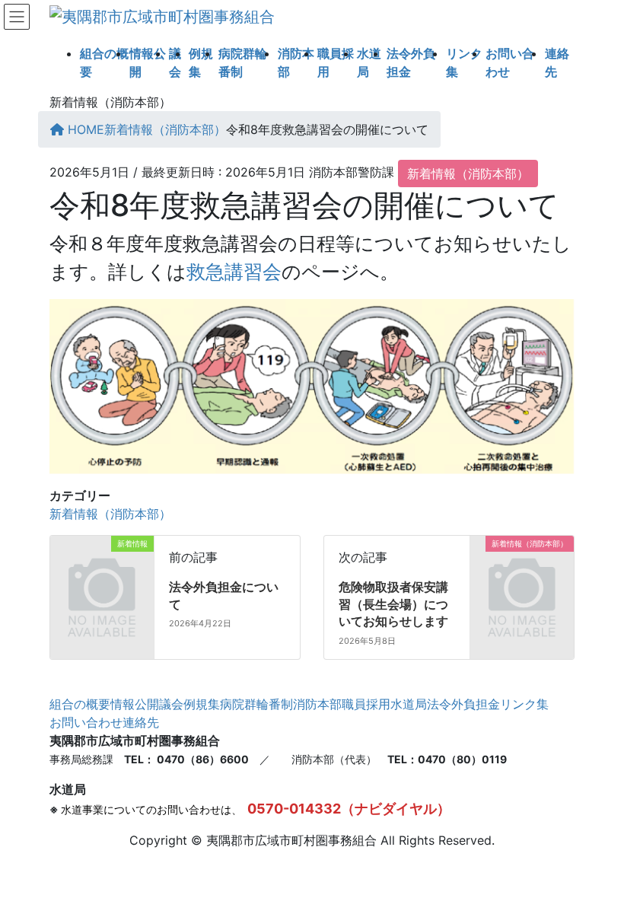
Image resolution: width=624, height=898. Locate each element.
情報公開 (134, 704)
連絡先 (141, 722)
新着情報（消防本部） (468, 173)
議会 (171, 704)
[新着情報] (102, 567)
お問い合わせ (86, 722)
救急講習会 (234, 271)
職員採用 (366, 704)
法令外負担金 (463, 704)
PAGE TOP (596, 857)
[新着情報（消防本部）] (522, 567)
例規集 (201, 704)
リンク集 (524, 704)
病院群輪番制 (256, 704)
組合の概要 (79, 704)
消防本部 (317, 704)
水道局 (408, 704)
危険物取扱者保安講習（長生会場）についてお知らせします (393, 604)
